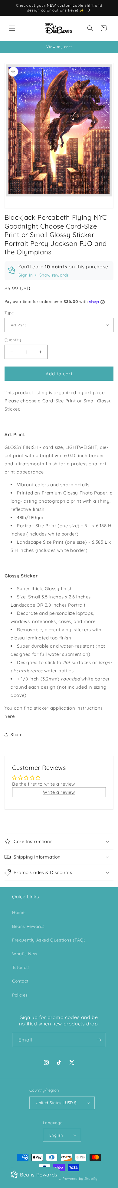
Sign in (25, 275)
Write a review (59, 792)
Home (18, 912)
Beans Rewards (28, 926)
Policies (20, 995)
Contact (20, 981)
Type (9, 312)
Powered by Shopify (80, 1178)
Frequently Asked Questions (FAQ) (48, 940)
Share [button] (17, 734)
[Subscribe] (99, 1040)
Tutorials (21, 967)
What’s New (25, 953)
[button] (12, 28)
